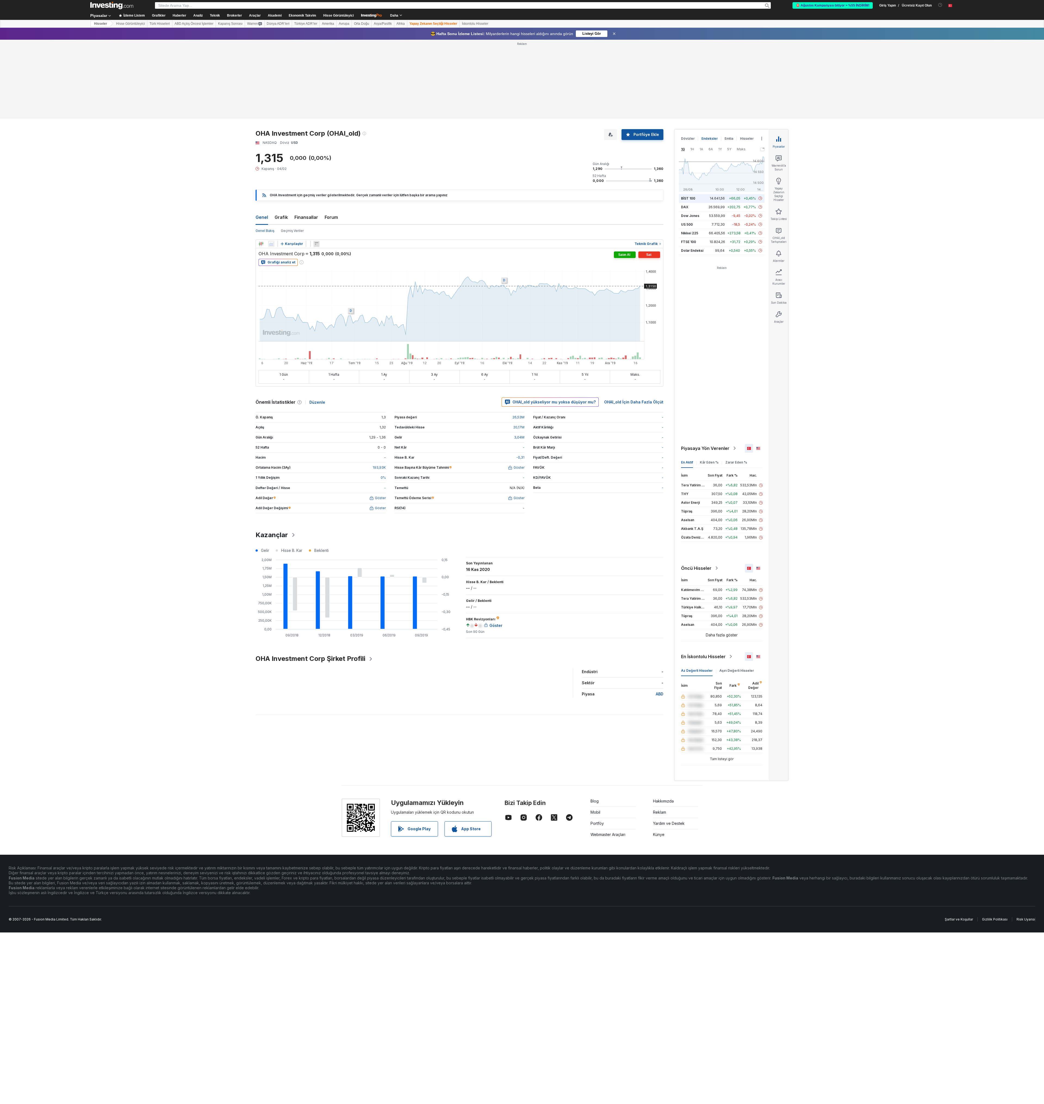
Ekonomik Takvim (302, 15)
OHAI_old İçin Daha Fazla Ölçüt (633, 402)
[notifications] (940, 5)
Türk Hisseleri (160, 24)
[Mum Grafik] (261, 244)
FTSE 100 (688, 242)
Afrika (400, 24)
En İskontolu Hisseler (703, 656)
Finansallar (306, 217)
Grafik (281, 217)
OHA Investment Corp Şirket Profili (310, 659)
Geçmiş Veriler (292, 231)
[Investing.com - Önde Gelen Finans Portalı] (111, 5)
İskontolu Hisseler (475, 24)
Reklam (659, 812)
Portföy (597, 823)
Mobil (595, 812)
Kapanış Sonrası (230, 24)
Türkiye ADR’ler (305, 24)
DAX (684, 207)
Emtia (729, 138)
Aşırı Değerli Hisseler (736, 670)
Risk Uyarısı (1026, 919)
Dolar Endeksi (692, 250)
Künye (658, 834)
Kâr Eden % (709, 462)
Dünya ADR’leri (278, 24)
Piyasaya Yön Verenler (705, 448)
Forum (331, 217)
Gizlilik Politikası (995, 919)
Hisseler (100, 24)
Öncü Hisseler (696, 568)
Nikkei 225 (689, 233)
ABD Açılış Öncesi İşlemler (194, 24)
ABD (659, 694)
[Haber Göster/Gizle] (316, 244)
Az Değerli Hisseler (697, 670)
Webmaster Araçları (608, 834)
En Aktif (687, 462)
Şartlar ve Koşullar (959, 919)
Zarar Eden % (736, 462)
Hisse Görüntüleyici (338, 15)
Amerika (328, 24)
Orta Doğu (361, 24)
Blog (595, 801)
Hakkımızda (663, 801)
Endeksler (709, 138)
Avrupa (344, 24)
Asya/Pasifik (383, 24)
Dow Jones (690, 216)
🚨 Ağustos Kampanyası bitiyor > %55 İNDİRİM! (832, 5)
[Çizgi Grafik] (271, 244)
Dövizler (688, 138)
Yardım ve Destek (669, 823)
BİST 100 (688, 198)
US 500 (687, 224)
